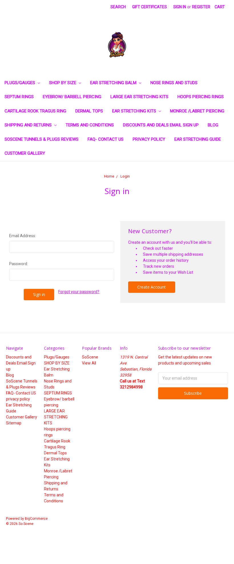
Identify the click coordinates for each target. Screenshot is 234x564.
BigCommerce (36, 519)
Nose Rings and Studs (173, 82)
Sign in (179, 7)
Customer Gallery (25, 153)
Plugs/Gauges (20, 82)
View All (89, 363)
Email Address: (22, 235)
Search (118, 7)
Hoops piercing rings (200, 96)
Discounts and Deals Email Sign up (161, 125)
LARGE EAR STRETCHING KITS (139, 96)
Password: (18, 263)
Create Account (151, 287)
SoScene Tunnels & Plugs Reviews (41, 139)
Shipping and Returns (29, 125)
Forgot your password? (78, 291)
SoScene (90, 357)
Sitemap (13, 423)
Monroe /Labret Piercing (197, 111)
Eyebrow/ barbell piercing (72, 96)
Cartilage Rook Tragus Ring (35, 111)
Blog (213, 125)
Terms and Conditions (90, 125)
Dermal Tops (89, 111)
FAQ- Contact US (106, 139)
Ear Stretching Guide (197, 139)
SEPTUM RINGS (19, 96)
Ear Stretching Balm (114, 82)
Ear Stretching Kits (134, 111)
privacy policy (149, 139)
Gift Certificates (149, 7)
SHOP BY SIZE (63, 82)
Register (201, 7)
